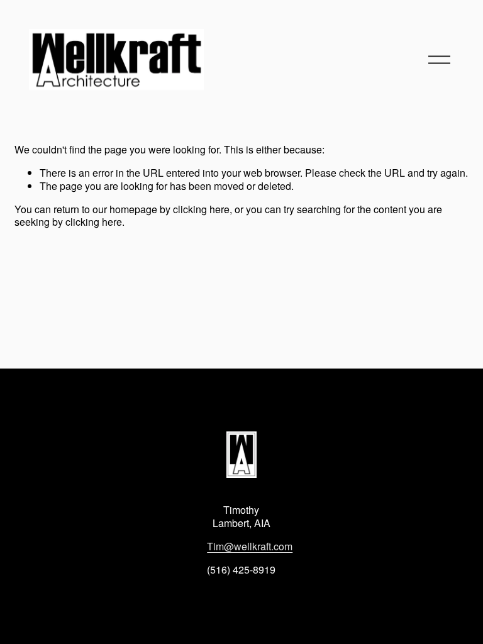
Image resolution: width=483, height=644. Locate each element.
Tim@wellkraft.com (249, 546)
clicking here (201, 209)
